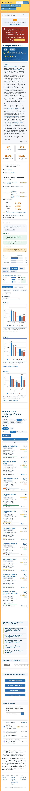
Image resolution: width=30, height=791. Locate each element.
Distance (13, 432)
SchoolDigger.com (14, 787)
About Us (4, 777)
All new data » (24, 722)
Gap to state (15, 290)
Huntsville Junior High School (9, 511)
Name (7, 432)
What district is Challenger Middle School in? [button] (13, 646)
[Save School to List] (26, 457)
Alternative (5, 422)
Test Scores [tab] (14, 268)
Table (11, 428)
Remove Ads (22, 781)
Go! (22, 713)
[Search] (24, 2)
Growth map (24, 290)
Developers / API (14, 782)
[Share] (27, 2)
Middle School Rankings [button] (15, 685)
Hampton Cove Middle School (14, 108)
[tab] (15, 630)
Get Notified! (20, 40)
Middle (19, 420)
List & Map (5, 428)
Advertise (4, 781)
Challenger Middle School (10, 66)
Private (12, 422)
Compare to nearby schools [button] (15, 680)
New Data (13, 777)
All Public (5, 420)
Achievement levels (19, 287)
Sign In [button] (5, 9)
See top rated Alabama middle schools (16, 212)
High (24, 420)
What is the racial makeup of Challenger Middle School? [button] (13, 636)
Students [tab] (5, 271)
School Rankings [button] (15, 5)
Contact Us (4, 779)
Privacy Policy (23, 777)
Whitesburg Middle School (10, 478)
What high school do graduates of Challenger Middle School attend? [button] (14, 630)
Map (15, 442)
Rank (18, 432)
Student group (6, 296)
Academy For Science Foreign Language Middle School (10, 593)
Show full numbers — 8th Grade (10, 400)
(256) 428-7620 (8, 169)
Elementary (12, 420)
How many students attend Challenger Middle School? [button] (13, 641)
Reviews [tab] (22, 268)
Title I (5, 425)
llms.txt (12, 784)
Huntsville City (16, 69)
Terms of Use (23, 779)
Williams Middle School (9, 559)
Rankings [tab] (5, 268)
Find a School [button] (5, 5)
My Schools (6, 435)
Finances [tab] (13, 271)
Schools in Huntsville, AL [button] (15, 695)
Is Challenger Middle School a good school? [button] (14, 651)
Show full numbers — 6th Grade (10, 332)
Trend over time (6, 290)
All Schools (18, 422)
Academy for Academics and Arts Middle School (10, 575)
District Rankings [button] (15, 690)
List (15, 439)
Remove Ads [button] (12, 9)
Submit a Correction (13, 780)
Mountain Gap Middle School (11, 116)
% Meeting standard (7, 287)
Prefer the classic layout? (15, 24)
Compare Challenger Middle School (15, 215)
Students (24, 432)
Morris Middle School (9, 528)
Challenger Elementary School (14, 193)
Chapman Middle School (16, 124)
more (7, 211)
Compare (23, 457)
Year (3, 293)
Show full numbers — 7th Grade (10, 366)
